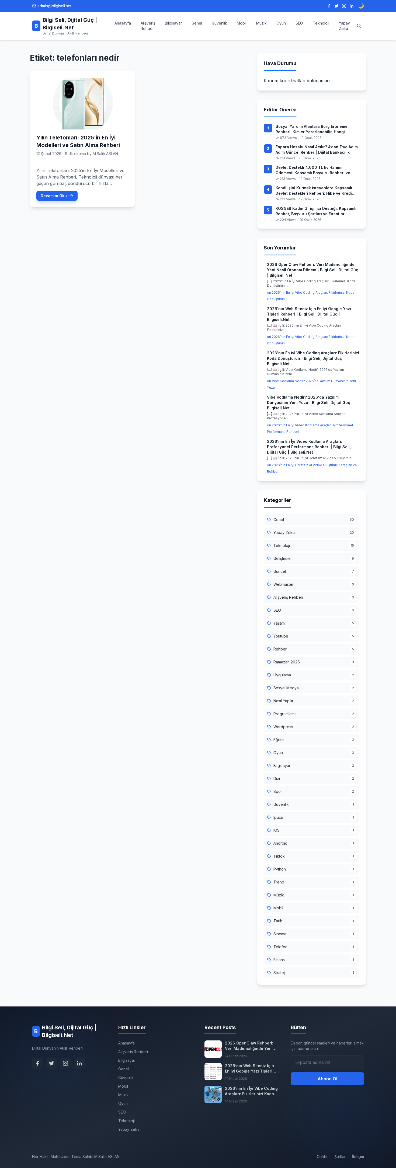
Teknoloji (321, 23)
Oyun (281, 23)
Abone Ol (327, 1078)
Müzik (261, 23)
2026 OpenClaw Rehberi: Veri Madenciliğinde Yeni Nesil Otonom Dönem (249, 1046)
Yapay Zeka (344, 26)
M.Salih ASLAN (105, 153)
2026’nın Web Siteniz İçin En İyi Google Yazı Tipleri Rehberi (249, 1068)
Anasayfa (122, 23)
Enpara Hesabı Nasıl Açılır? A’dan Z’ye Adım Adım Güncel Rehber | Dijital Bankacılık (317, 150)
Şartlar (340, 1156)
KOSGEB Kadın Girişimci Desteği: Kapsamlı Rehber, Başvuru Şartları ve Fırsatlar (316, 211)
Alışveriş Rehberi (148, 26)
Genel (197, 23)
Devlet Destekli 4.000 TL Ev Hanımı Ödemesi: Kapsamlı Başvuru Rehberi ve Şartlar (313, 170)
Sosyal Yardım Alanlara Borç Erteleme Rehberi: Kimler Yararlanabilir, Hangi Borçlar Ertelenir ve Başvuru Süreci (312, 129)
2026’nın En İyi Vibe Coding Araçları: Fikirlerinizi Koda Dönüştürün (251, 1091)
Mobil (241, 23)
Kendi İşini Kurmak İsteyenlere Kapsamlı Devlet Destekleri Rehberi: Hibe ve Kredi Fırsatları (314, 191)
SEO (299, 23)
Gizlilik (322, 1156)
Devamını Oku (54, 195)
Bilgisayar (173, 23)
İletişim (358, 1156)
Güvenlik (219, 23)
